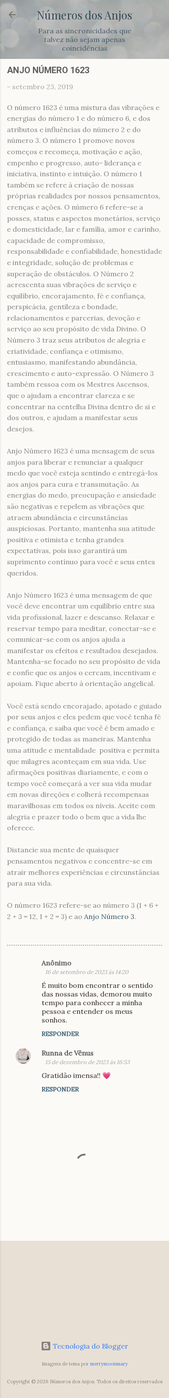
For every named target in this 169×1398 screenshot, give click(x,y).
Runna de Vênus (68, 1052)
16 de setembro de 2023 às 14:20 (86, 972)
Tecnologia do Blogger (89, 1346)
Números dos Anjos (84, 14)
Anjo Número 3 (109, 916)
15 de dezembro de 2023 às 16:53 (87, 1062)
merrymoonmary (109, 1364)
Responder (60, 1034)
